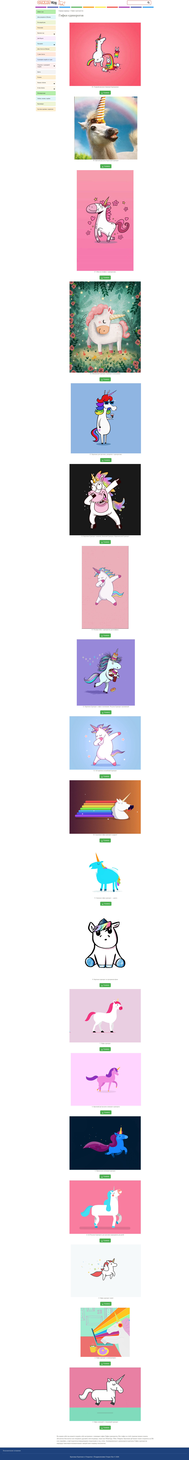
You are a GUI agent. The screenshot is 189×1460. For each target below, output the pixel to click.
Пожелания (40, 27)
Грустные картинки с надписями (45, 109)
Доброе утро (40, 11)
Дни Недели (40, 38)
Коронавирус (40, 104)
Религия (39, 77)
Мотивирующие (41, 93)
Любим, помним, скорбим (43, 98)
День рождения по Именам (44, 17)
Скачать (106, 92)
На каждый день (41, 22)
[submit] (148, 2)
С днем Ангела (41, 54)
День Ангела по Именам (43, 49)
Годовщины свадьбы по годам (44, 59)
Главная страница (64, 11)
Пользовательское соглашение (12, 1450)
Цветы (39, 72)
